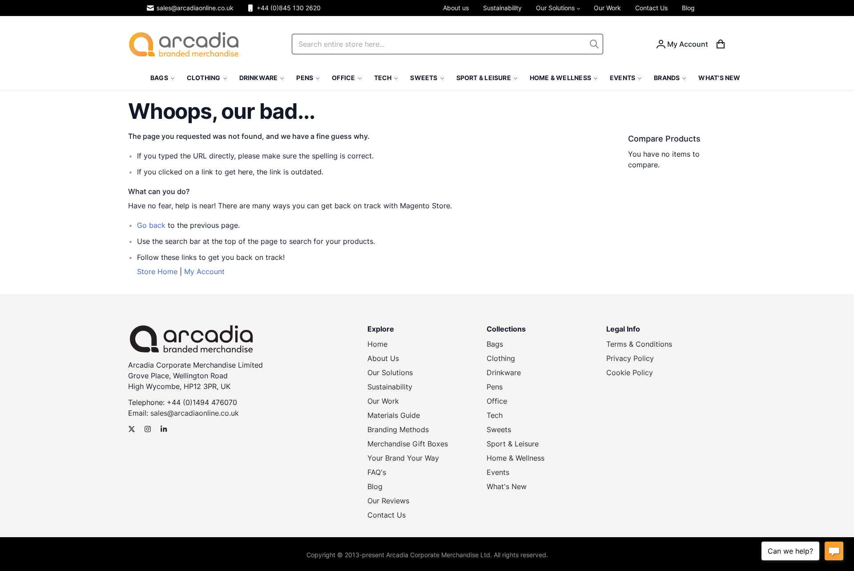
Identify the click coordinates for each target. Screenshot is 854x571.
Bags (495, 344)
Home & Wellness (515, 458)
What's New (507, 486)
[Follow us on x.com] (131, 429)
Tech (495, 415)
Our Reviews (388, 500)
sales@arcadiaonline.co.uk (195, 8)
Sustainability (389, 386)
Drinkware (504, 372)
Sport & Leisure (513, 443)
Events (498, 472)
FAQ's (376, 472)
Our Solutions (390, 372)
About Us (383, 358)
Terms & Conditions (639, 344)
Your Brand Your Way (403, 458)
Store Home (157, 271)
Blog (375, 486)
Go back (151, 225)
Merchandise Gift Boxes (407, 443)
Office (497, 401)
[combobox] (447, 44)
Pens (495, 386)
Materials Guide (393, 415)
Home (377, 344)
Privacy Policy (630, 358)
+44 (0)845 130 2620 (289, 8)
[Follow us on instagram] (147, 429)
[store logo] (183, 44)
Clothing (501, 358)
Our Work (383, 401)
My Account (204, 271)
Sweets (499, 429)
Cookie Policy (629, 372)
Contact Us (386, 514)
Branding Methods (398, 429)
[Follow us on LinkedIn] (163, 429)
